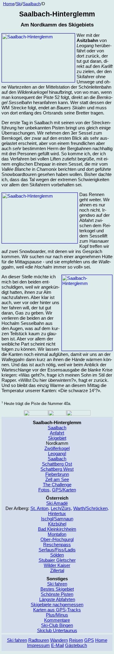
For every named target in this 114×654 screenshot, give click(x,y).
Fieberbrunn (57, 474)
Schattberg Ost (57, 463)
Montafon (57, 534)
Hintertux (57, 513)
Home (9, 4)
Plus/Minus (57, 614)
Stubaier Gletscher (57, 560)
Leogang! (57, 453)
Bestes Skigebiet (57, 589)
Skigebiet (57, 438)
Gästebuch (76, 645)
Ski (19, 4)
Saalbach (57, 427)
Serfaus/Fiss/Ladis (57, 549)
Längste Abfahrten (57, 599)
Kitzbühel (57, 523)
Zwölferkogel (57, 448)
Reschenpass (57, 544)
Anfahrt (57, 432)
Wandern (59, 640)
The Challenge (57, 484)
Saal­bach (32, 4)
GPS (89, 640)
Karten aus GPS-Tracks (57, 609)
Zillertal (57, 570)
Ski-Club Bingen (57, 625)
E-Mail (57, 645)
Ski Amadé (57, 503)
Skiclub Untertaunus (57, 630)
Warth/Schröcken (90, 508)
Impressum (38, 645)
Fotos (44, 489)
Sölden (57, 554)
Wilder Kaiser (57, 565)
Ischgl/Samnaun (57, 518)
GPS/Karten (64, 489)
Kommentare (57, 620)
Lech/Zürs (61, 508)
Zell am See (57, 479)
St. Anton (39, 508)
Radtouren (38, 640)
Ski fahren (57, 583)
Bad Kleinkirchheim (57, 529)
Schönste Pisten (57, 594)
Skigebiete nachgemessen (57, 604)
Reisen (76, 640)
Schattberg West (57, 469)
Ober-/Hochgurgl (57, 539)
